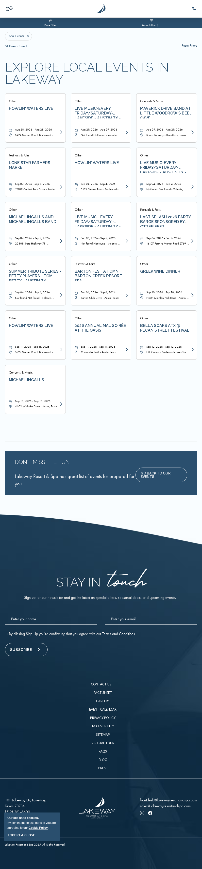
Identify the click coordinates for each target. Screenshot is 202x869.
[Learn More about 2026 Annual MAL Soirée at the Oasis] (126, 349)
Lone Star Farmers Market (29, 165)
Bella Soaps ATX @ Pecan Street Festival (164, 328)
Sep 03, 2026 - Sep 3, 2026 (32, 184)
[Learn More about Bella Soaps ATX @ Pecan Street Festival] (192, 349)
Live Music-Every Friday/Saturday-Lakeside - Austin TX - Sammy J (163, 166)
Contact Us (101, 684)
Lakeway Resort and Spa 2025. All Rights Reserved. (35, 844)
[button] (161, 475)
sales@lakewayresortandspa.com (165, 806)
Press (102, 768)
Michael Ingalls (26, 380)
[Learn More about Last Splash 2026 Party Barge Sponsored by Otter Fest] (192, 241)
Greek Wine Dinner (160, 271)
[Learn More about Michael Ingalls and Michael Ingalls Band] (60, 241)
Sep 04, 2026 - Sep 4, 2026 (98, 184)
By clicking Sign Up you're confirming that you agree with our (72, 633)
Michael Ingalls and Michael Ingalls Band (32, 219)
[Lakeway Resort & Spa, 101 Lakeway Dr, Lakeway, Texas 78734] (101, 8)
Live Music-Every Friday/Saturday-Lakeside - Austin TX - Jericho (98, 112)
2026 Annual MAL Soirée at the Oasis (100, 328)
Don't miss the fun (42, 462)
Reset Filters (189, 45)
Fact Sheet (103, 693)
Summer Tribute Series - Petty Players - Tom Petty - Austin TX (35, 275)
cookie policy (38, 828)
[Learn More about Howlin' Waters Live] (60, 132)
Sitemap (103, 735)
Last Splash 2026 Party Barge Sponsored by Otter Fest (165, 221)
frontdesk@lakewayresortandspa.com (168, 800)
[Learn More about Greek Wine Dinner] (192, 295)
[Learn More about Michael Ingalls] (60, 403)
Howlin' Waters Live (31, 108)
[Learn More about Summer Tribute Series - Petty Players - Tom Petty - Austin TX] (60, 295)
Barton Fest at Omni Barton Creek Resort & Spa (100, 275)
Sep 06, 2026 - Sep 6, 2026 (163, 238)
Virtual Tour (102, 743)
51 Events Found (16, 46)
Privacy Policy (103, 718)
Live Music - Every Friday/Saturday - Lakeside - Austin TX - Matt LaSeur (98, 221)
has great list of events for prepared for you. (75, 480)
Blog (103, 760)
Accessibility (103, 726)
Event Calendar (103, 709)
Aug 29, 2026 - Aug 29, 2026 (99, 129)
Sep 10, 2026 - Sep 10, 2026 (164, 292)
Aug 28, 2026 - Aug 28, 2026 (33, 129)
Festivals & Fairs (19, 155)
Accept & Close (21, 835)
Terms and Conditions (118, 633)
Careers (103, 701)
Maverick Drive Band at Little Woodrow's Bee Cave (165, 112)
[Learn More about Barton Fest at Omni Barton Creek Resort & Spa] (126, 295)
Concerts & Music (152, 101)
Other (13, 101)
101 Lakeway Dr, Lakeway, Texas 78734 (26, 803)
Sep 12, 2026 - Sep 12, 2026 (164, 346)
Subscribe (21, 650)
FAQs (103, 751)
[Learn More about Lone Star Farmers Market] (60, 186)
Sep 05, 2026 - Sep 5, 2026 (98, 238)
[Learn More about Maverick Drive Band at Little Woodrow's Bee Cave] (192, 132)
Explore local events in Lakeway (87, 73)
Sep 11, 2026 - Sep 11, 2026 (32, 346)
